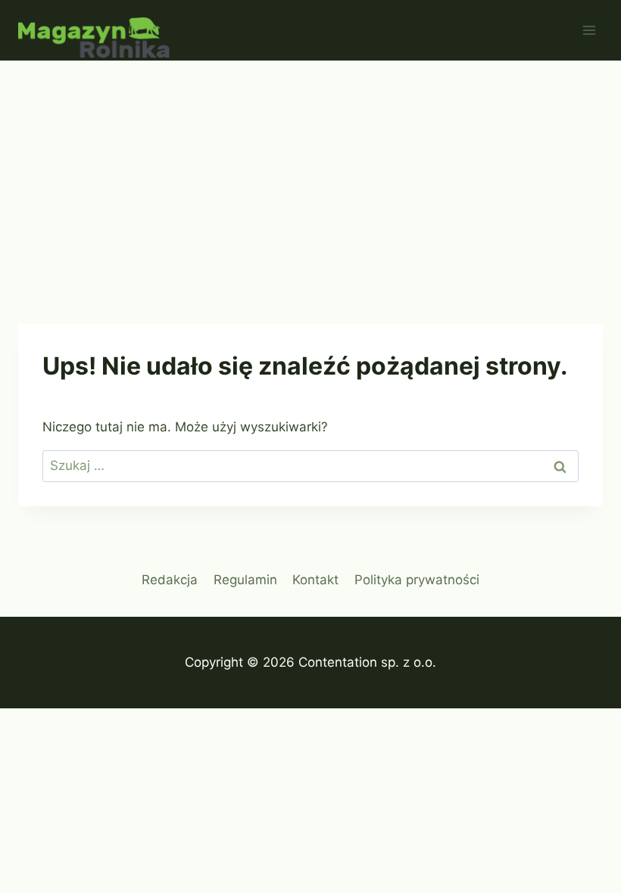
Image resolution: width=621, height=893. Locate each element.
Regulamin (245, 579)
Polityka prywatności (416, 579)
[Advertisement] (310, 174)
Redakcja (170, 579)
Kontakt (315, 579)
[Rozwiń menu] (589, 30)
